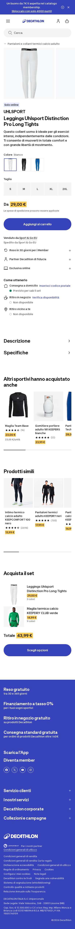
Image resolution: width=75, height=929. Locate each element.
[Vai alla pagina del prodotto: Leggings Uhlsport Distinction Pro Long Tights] (14, 594)
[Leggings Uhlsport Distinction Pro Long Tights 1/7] (29, 73)
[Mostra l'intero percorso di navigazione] (5, 43)
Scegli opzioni (37, 650)
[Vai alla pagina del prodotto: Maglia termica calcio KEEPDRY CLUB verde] (14, 616)
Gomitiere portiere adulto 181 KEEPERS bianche (47, 429)
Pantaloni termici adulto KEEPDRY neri (48, 514)
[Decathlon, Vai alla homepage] (33, 21)
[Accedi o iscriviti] (58, 21)
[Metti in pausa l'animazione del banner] (63, 7)
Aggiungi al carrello (37, 224)
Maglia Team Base (17, 425)
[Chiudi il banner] (68, 7)
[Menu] (8, 21)
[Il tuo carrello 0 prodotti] (67, 21)
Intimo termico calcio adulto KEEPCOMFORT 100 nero (17, 518)
